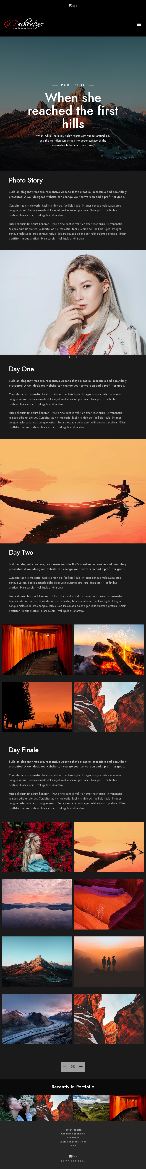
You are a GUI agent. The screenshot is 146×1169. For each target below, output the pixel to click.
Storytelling (128, 1115)
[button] (139, 24)
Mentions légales (73, 1129)
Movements (18, 1115)
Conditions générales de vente (73, 1143)
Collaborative (55, 1115)
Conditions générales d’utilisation (73, 1135)
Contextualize (91, 1115)
